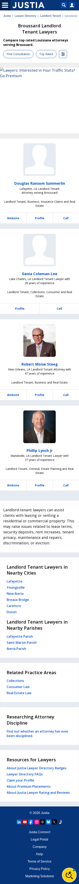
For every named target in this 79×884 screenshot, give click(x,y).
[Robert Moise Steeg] (39, 340)
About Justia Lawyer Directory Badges (36, 768)
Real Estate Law (19, 693)
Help (39, 854)
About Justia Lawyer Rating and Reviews (38, 792)
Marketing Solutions (39, 876)
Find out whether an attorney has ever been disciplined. (37, 733)
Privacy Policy (39, 869)
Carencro (14, 606)
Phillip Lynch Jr (39, 450)
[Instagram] (36, 822)
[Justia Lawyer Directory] (60, 822)
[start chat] (69, 875)
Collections (15, 680)
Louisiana (71, 15)
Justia (7, 15)
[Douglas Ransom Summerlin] (39, 159)
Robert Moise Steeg (39, 364)
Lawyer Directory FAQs (25, 774)
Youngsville (16, 587)
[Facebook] (30, 822)
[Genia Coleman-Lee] (39, 250)
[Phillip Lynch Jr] (39, 426)
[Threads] (42, 822)
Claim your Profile (20, 780)
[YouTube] (24, 822)
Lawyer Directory (25, 15)
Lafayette (14, 581)
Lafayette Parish (20, 636)
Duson (12, 612)
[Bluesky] (48, 822)
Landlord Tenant (50, 15)
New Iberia (15, 593)
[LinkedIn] (19, 822)
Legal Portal (39, 839)
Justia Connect (39, 832)
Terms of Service (39, 861)
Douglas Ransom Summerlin (39, 183)
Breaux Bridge (18, 599)
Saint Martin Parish (22, 642)
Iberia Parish (16, 648)
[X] (54, 822)
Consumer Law (18, 687)
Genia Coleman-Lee (39, 273)
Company (40, 846)
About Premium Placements (29, 786)
